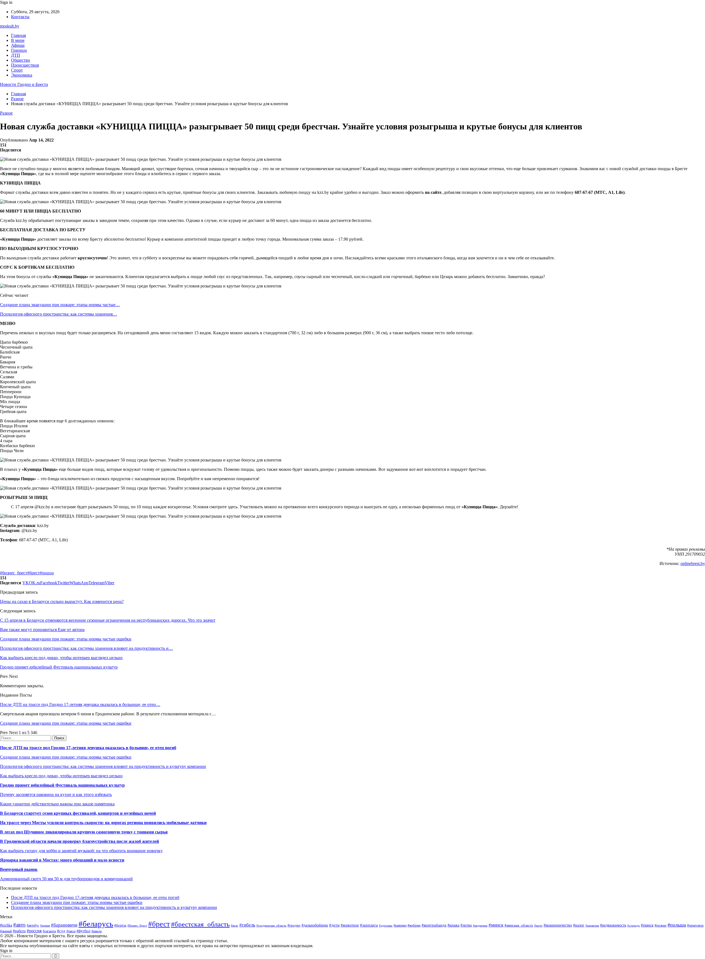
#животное (350, 925)
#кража (453, 925)
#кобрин (414, 925)
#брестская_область (200, 924)
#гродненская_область (271, 925)
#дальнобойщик (315, 925)
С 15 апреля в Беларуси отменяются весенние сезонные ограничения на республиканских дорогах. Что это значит (107, 620)
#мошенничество (558, 925)
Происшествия (25, 65)
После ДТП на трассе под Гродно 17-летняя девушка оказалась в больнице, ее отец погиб (88, 747)
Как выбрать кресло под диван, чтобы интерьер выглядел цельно (61, 775)
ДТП (15, 55)
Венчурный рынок (18, 869)
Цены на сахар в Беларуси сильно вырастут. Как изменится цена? (62, 601)
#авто (19, 925)
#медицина (480, 925)
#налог (578, 925)
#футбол (83, 931)
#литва (466, 925)
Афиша (18, 45)
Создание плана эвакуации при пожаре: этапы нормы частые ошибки (65, 723)
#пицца (47, 572)
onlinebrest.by (692, 563)
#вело (234, 925)
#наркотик (592, 925)
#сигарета (49, 931)
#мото (538, 925)
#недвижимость (613, 925)
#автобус (33, 925)
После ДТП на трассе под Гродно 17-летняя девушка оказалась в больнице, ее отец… (80, 704)
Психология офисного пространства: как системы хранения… (58, 314)
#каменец (400, 925)
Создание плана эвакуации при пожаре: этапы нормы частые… (60, 304)
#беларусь (95, 923)
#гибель (247, 925)
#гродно (294, 925)
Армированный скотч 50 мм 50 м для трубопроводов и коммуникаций (66, 878)
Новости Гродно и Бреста (24, 84)
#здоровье (385, 925)
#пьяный (6, 931)
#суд (61, 931)
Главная (18, 35)
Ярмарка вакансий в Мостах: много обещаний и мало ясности (62, 860)
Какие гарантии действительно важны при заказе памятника (57, 804)
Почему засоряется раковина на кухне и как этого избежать (56, 794)
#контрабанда (434, 925)
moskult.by (9, 26)
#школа (96, 931)
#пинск (647, 925)
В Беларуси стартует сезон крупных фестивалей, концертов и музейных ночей (78, 813)
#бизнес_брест (13, 572)
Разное (6, 113)
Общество (20, 60)
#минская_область (519, 925)
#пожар (660, 925)
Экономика (21, 75)
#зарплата (369, 925)
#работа (19, 931)
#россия (34, 930)
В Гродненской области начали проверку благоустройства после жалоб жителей (79, 841)
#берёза (120, 925)
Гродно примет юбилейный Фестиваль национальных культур (62, 785)
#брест (33, 572)
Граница (19, 50)
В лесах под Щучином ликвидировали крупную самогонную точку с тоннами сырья (84, 832)
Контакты (20, 16)
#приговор (695, 925)
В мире (18, 40)
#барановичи (64, 925)
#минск (496, 925)
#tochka (6, 925)
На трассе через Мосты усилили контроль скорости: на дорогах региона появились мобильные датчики (103, 822)
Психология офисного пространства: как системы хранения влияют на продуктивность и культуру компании (103, 766)
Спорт (17, 70)
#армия (45, 925)
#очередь (633, 925)
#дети (334, 925)
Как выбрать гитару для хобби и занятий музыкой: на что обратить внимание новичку (81, 850)
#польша (677, 925)
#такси (70, 931)
